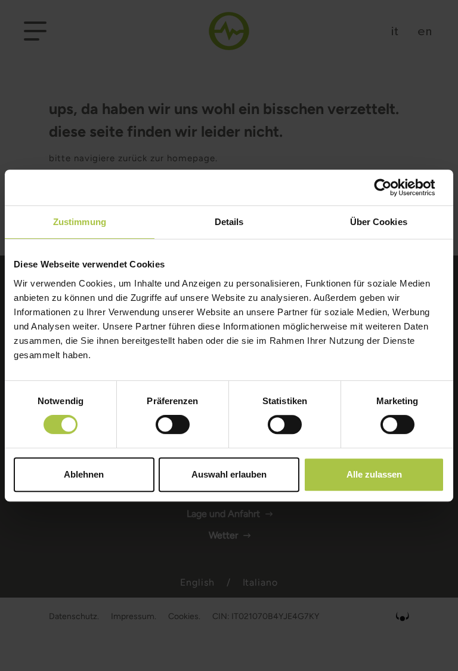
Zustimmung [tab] (79, 222)
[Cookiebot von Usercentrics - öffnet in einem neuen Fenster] (392, 187)
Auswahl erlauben (229, 474)
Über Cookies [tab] (378, 222)
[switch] (173, 424)
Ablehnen (84, 474)
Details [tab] (229, 222)
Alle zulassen (374, 474)
